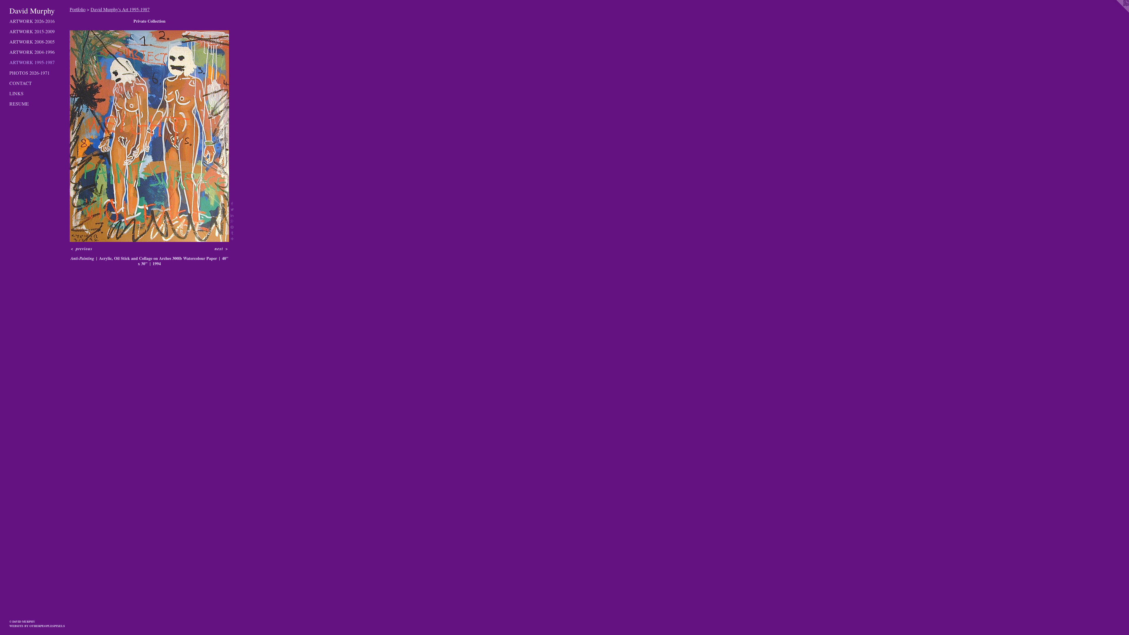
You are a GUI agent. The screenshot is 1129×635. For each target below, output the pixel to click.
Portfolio (78, 9)
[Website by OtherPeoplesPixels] (1117, 12)
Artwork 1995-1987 (32, 62)
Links (16, 93)
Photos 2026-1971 (29, 73)
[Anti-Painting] (149, 136)
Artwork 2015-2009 (32, 31)
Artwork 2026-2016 (32, 21)
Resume (19, 104)
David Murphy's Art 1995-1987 (120, 9)
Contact (20, 83)
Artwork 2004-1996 (32, 52)
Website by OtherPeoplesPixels (37, 626)
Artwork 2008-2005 (32, 42)
